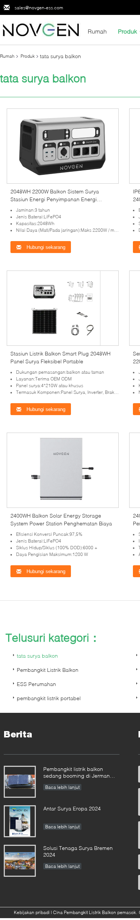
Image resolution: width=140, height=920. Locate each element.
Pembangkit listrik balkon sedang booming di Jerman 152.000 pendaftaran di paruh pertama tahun (79, 773)
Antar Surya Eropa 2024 (72, 808)
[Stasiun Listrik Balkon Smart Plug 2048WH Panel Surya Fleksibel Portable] (62, 307)
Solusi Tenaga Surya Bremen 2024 (78, 851)
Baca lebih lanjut (62, 787)
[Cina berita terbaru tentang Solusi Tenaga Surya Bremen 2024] (20, 861)
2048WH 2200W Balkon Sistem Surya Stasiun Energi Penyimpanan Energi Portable (54, 199)
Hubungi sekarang (45, 247)
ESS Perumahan (36, 684)
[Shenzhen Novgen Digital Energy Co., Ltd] (41, 29)
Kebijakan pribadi (32, 912)
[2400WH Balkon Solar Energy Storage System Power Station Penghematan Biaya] (62, 469)
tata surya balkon (37, 655)
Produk (127, 31)
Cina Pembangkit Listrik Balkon (84, 912)
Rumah (97, 31)
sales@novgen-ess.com (39, 7)
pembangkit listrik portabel (49, 698)
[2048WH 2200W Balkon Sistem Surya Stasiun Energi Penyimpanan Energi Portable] (62, 145)
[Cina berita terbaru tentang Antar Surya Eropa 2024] (20, 821)
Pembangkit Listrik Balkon (47, 670)
